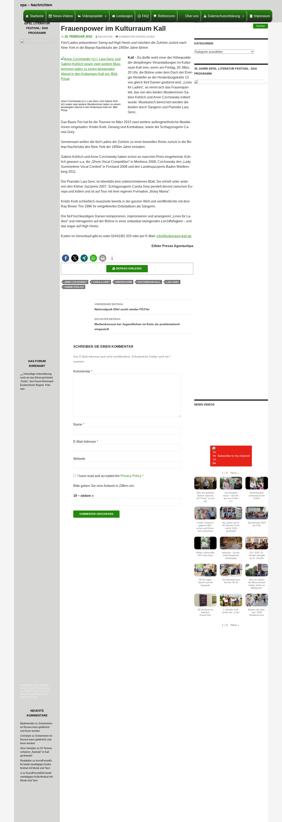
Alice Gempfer (28, 748)
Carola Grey (101, 282)
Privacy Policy (131, 476)
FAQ (145, 16)
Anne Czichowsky (75, 282)
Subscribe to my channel (234, 456)
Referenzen (166, 16)
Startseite (37, 16)
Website (79, 458)
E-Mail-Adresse (85, 441)
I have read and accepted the (110, 476)
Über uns (192, 16)
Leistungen (124, 16)
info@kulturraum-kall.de (173, 236)
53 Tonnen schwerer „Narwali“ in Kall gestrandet (36, 752)
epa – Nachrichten (36, 5)
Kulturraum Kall (149, 282)
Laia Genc (172, 282)
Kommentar (82, 371)
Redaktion (105, 36)
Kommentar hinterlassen (137, 36)
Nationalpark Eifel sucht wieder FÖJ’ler (122, 307)
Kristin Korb (123, 282)
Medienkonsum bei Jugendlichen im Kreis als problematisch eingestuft (137, 324)
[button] (65, 258)
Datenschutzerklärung (224, 16)
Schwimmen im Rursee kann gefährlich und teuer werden (36, 727)
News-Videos (63, 16)
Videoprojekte (92, 16)
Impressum (262, 16)
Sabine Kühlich (74, 287)
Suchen (260, 26)
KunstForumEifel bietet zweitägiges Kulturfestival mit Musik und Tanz (36, 764)
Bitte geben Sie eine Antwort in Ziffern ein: (104, 486)
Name (78, 424)
